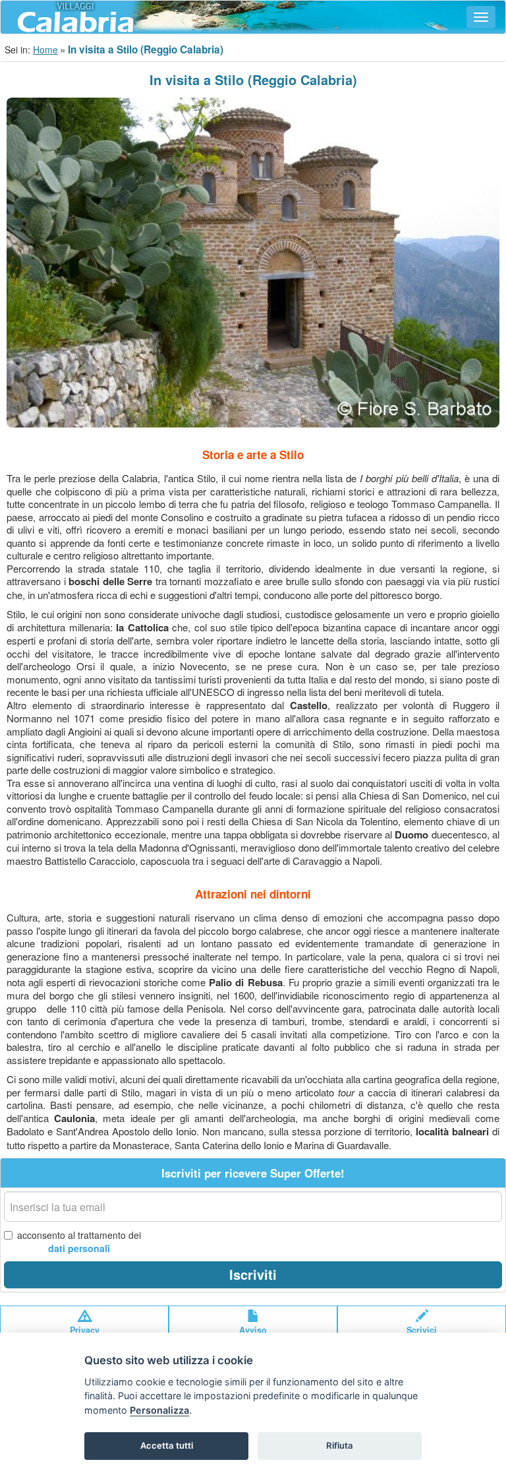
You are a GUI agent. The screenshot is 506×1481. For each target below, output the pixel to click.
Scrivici (422, 1330)
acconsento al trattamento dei (79, 1241)
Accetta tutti (166, 1445)
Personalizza (159, 1410)
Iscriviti (253, 1274)
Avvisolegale (253, 1336)
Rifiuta (339, 1445)
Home (45, 49)
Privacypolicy (84, 1336)
